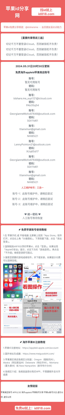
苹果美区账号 (6, 392)
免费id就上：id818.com (33, 408)
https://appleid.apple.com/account (40, 347)
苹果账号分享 (38, 392)
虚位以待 (7, 397)
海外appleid (26, 392)
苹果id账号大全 (50, 392)
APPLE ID (17, 392)
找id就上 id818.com (46, 12)
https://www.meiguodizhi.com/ (38, 353)
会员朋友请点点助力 (52, 27)
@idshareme (31, 27)
